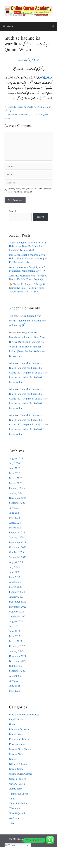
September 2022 (18, 616)
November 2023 (17, 547)
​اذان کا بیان (12, 316)
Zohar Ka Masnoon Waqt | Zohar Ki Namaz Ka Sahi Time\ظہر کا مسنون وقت (28, 277)
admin (12, 363)
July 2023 (14, 567)
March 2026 (15, 478)
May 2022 (14, 636)
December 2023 (17, 542)
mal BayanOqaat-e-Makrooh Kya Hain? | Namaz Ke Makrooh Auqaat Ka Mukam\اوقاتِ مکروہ (28, 258)
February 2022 (17, 646)
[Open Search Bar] (53, 26)
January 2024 (16, 537)
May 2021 (14, 691)
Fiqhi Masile (16, 719)
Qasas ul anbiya (17, 779)
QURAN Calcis (17, 784)
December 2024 (17, 498)
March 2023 (15, 587)
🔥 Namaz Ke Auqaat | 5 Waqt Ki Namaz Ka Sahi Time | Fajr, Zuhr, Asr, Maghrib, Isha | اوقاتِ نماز (27, 288)
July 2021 (14, 681)
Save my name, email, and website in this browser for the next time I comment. (29, 190)
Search (12, 211)
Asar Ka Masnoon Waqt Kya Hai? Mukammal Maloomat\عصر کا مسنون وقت (27, 269)
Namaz (13, 759)
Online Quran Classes (20, 774)
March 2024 (15, 528)
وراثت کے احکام (14, 818)
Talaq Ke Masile (18, 803)
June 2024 (14, 513)
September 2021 (18, 671)
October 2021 (16, 666)
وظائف (11, 823)
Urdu (13, 845)
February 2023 (17, 592)
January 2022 (16, 651)
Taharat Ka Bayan (18, 794)
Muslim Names (17, 754)
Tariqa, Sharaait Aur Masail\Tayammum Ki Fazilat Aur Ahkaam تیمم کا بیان (27, 320)
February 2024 (17, 532)
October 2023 (16, 552)
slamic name (15, 789)
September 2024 (18, 503)
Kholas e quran (17, 744)
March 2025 (15, 483)
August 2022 (16, 621)
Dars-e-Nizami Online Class (24, 714)
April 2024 (15, 523)
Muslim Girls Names (20, 749)
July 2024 (14, 508)
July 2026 (14, 463)
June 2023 (14, 572)
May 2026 (14, 473)
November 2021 (17, 661)
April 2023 (15, 582)
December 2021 (17, 656)
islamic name (16, 734)
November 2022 (17, 607)
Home (12, 724)
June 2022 (14, 631)
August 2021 (16, 676)
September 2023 (18, 557)
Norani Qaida (16, 769)
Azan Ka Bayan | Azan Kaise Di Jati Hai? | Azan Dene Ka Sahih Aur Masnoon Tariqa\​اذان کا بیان (28, 246)
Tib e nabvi (15, 808)
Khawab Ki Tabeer (19, 739)
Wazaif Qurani (17, 813)
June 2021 (14, 686)
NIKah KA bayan (18, 764)
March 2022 (15, 641)
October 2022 (16, 612)
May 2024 (14, 518)
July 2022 (14, 626)
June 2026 (14, 468)
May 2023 (14, 577)
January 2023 (16, 597)
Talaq (12, 798)
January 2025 (16, 493)
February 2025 (17, 488)
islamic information (19, 729)
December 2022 (17, 602)
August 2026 (16, 458)
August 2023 (16, 562)
